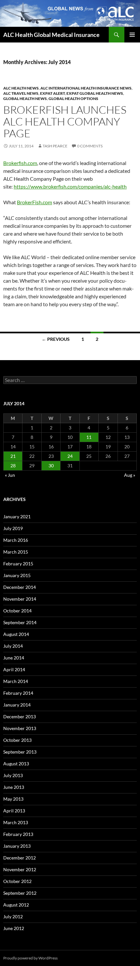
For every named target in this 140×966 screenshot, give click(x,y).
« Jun (10, 475)
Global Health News (25, 98)
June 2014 (13, 657)
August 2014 (16, 634)
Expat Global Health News (94, 93)
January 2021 (17, 516)
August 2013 (16, 763)
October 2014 (17, 610)
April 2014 (14, 669)
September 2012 (19, 893)
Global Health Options (73, 98)
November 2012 (19, 869)
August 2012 (16, 905)
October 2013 (17, 740)
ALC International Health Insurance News (86, 88)
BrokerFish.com (34, 202)
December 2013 (19, 716)
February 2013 (18, 834)
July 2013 (13, 775)
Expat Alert (52, 93)
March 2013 (15, 822)
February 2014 (18, 693)
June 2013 (13, 787)
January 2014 (17, 705)
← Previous (56, 339)
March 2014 (15, 681)
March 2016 (15, 540)
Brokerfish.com (20, 163)
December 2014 (19, 587)
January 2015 (17, 575)
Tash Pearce (55, 145)
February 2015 (18, 563)
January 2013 (17, 846)
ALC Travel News (20, 93)
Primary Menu (132, 34)
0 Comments (90, 145)
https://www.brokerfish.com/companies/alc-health (70, 186)
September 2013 (19, 752)
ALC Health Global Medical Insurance (51, 34)
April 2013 (14, 810)
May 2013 (13, 799)
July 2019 (13, 528)
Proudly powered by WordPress (30, 958)
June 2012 (13, 928)
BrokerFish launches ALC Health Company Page (64, 121)
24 (70, 456)
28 (13, 465)
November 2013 (19, 728)
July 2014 (13, 646)
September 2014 (19, 622)
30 (51, 465)
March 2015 (15, 552)
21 (13, 456)
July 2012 (13, 916)
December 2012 (19, 857)
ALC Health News (21, 88)
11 (88, 437)
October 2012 (17, 881)
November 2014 (19, 599)
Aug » (129, 475)
